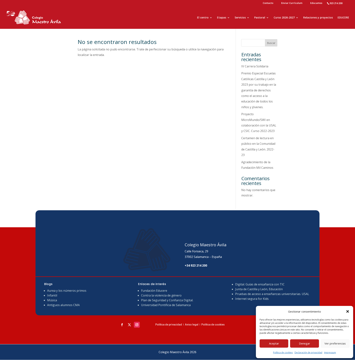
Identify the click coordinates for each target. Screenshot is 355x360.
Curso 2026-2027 (284, 17)
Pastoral (259, 17)
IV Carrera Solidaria (254, 66)
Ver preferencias (335, 343)
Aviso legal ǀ (193, 324)
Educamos (316, 3)
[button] (347, 311)
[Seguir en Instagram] (137, 325)
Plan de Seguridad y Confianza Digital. (167, 300)
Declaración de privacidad (308, 352)
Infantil (52, 295)
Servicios (240, 17)
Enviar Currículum (291, 3)
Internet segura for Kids (252, 299)
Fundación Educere (154, 291)
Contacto (268, 3)
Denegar (304, 343)
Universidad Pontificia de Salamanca (166, 305)
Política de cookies (283, 352)
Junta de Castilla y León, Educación (259, 289)
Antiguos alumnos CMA (63, 305)
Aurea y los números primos (66, 291)
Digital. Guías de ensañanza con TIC (260, 284)
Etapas (221, 17)
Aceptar (274, 343)
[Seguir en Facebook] (122, 325)
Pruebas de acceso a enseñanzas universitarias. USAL (272, 294)
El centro (203, 17)
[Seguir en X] (129, 325)
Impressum (330, 352)
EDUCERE (343, 17)
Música (52, 300)
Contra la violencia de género (161, 295)
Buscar (271, 43)
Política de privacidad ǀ (170, 324)
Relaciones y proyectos (318, 17)
